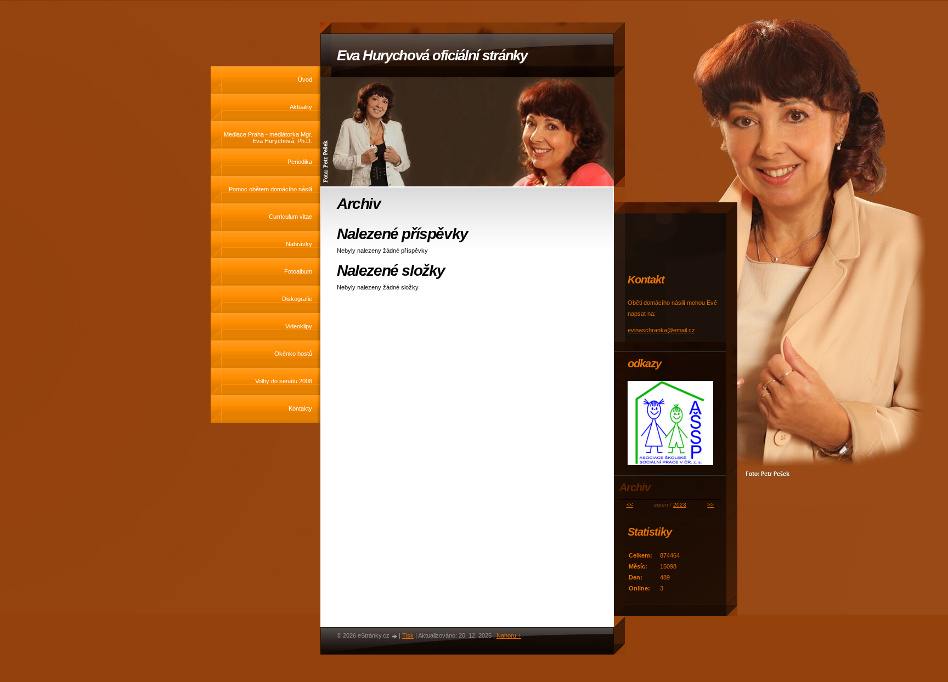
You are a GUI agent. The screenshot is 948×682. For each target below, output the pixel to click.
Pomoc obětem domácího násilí (270, 189)
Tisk (408, 635)
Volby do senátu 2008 (283, 381)
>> (710, 505)
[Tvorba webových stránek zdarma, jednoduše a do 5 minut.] (395, 636)
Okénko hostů (293, 353)
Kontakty (300, 408)
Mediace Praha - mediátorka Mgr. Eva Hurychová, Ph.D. (268, 137)
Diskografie (297, 298)
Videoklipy (298, 326)
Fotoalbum (298, 271)
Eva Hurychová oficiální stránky (432, 55)
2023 (679, 505)
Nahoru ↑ (508, 635)
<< (630, 505)
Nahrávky (299, 244)
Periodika (299, 161)
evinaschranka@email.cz (661, 330)
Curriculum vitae (290, 216)
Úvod (305, 79)
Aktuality (301, 107)
